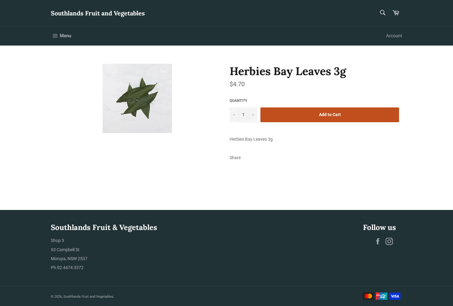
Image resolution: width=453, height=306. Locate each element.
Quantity (238, 101)
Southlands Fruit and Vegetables (98, 13)
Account (394, 35)
